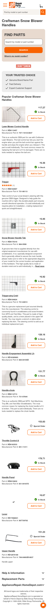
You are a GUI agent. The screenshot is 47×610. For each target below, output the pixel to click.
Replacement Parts (13, 579)
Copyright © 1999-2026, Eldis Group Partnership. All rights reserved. (23, 602)
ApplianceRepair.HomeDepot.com (22, 585)
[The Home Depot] (17, 5)
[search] (42, 12)
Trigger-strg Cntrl (10, 295)
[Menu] (5, 5)
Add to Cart (36, 118)
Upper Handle (8, 550)
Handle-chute (8, 390)
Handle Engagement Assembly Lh (18, 353)
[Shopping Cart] (42, 5)
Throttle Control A (10, 440)
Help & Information (13, 573)
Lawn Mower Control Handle (15, 126)
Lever (4, 514)
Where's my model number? (16, 56)
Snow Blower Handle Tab (14, 237)
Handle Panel (8, 477)
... (38, 266)
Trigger (5, 181)
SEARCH (23, 50)
